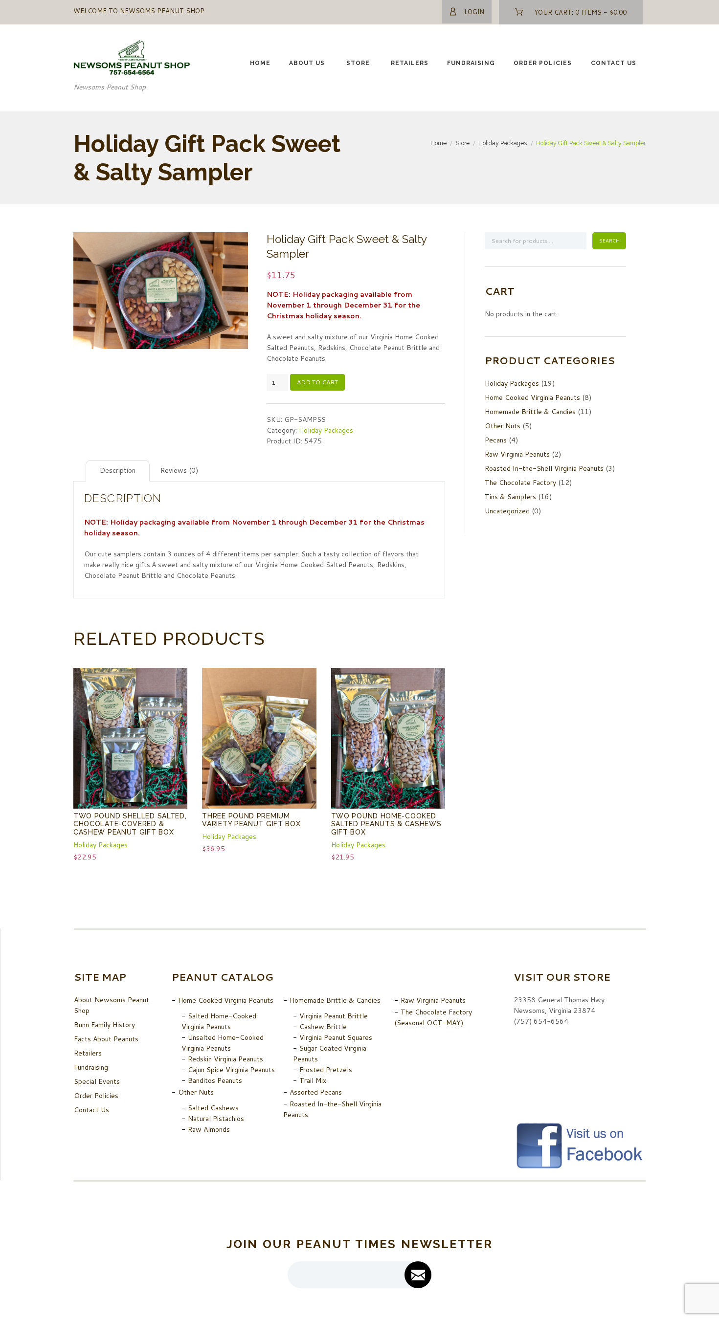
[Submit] (417, 1274)
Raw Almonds (209, 1129)
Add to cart (317, 382)
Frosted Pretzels (325, 1070)
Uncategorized (507, 511)
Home (260, 63)
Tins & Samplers (510, 497)
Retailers (409, 63)
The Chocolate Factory (520, 482)
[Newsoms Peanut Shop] (132, 45)
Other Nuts (502, 426)
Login (474, 11)
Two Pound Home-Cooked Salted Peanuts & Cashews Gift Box (386, 824)
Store (358, 63)
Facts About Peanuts (106, 1039)
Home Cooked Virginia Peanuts (532, 397)
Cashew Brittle (323, 1027)
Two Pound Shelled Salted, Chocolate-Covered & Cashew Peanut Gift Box (130, 824)
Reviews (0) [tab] (179, 470)
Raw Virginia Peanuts (517, 454)
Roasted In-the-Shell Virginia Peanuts (544, 468)
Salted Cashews (213, 1108)
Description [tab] (117, 470)
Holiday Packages (502, 143)
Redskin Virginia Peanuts (225, 1059)
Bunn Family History (104, 1025)
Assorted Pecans (316, 1092)
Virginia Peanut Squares (335, 1037)
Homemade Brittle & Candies (530, 412)
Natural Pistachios (216, 1118)
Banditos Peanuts (215, 1080)
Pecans (496, 440)
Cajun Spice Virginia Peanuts (231, 1070)
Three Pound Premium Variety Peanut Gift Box (251, 820)
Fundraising (471, 63)
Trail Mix (312, 1080)
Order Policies (543, 63)
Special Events (97, 1081)
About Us (307, 63)
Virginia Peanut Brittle (333, 1016)
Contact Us (613, 63)
